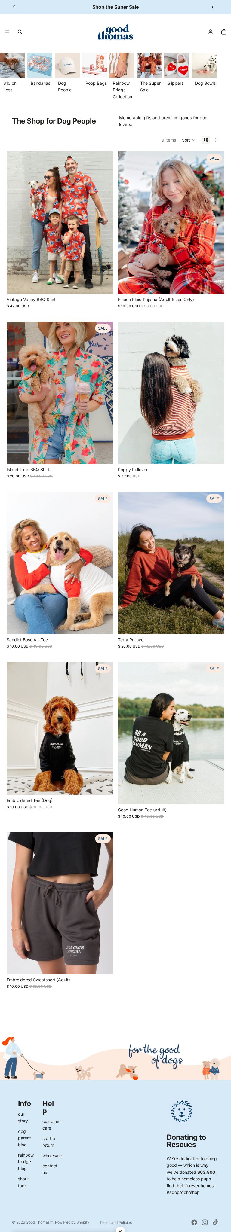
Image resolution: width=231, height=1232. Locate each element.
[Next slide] (212, 7)
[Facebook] (194, 1222)
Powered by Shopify (72, 1222)
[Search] (19, 31)
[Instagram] (204, 1222)
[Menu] (7, 32)
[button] (189, 140)
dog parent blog (24, 1138)
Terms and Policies (116, 1222)
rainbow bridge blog (26, 1161)
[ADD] (215, 284)
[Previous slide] (14, 7)
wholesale (52, 1155)
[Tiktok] (215, 1222)
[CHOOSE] (103, 284)
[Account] (210, 31)
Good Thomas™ (39, 1222)
